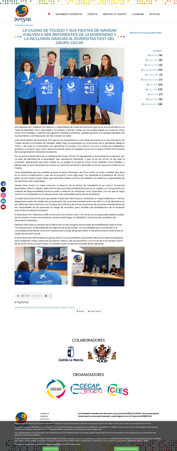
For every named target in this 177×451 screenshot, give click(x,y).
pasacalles (52, 307)
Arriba (81, 311)
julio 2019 (154, 55)
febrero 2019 (152, 65)
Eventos (93, 14)
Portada (19, 25)
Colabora (138, 14)
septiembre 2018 (150, 80)
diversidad (20, 307)
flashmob (31, 307)
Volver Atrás (95, 311)
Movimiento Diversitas (69, 14)
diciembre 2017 (150, 104)
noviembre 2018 (150, 70)
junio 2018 (152, 85)
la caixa (70, 307)
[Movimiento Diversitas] (23, 13)
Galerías (44, 416)
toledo (62, 307)
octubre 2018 (152, 75)
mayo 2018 (152, 89)
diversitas (41, 307)
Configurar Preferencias (126, 449)
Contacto (44, 419)
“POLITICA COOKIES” (53, 444)
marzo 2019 (153, 60)
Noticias (154, 14)
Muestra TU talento (114, 14)
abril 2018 (154, 94)
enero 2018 (153, 99)
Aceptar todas (50, 449)
